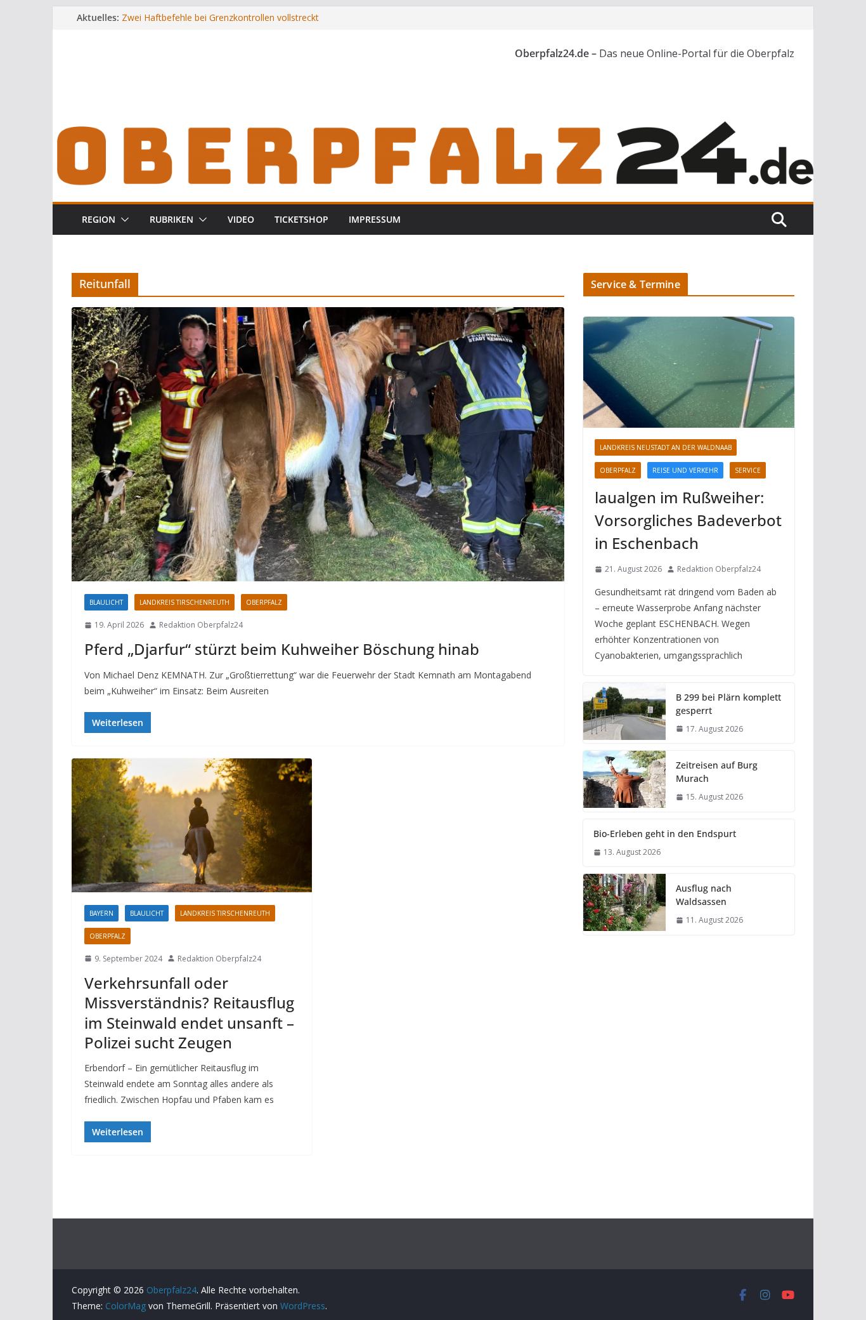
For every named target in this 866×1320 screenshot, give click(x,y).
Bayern (101, 913)
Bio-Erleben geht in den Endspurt (664, 834)
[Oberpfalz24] (433, 126)
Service (748, 470)
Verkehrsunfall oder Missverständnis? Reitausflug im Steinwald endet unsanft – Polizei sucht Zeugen (189, 1012)
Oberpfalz (264, 602)
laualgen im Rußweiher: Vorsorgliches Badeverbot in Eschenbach (688, 520)
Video (241, 219)
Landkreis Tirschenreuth (184, 602)
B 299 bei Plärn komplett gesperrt (728, 703)
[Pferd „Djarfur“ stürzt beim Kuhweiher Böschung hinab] (318, 444)
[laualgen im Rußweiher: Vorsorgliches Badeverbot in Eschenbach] (688, 372)
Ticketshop (301, 219)
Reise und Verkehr (685, 470)
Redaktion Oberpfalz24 (201, 624)
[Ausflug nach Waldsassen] (624, 904)
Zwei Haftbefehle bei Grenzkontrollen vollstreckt (220, 17)
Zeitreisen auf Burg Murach (717, 771)
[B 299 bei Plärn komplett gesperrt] (624, 713)
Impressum (375, 219)
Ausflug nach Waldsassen (704, 895)
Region (98, 219)
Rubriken (171, 219)
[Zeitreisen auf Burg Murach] (624, 781)
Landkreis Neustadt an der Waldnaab (666, 447)
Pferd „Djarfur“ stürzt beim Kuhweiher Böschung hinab (281, 648)
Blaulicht (106, 602)
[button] (122, 219)
